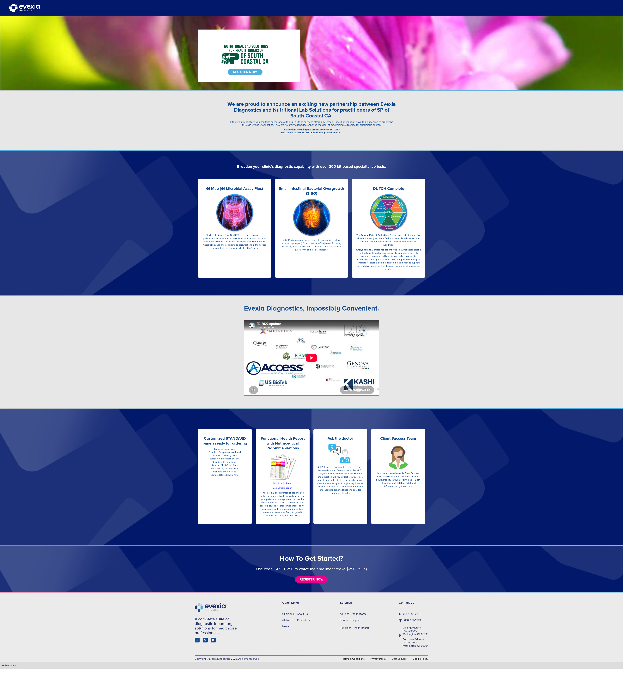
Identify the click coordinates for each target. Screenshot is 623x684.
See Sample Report (282, 483)
